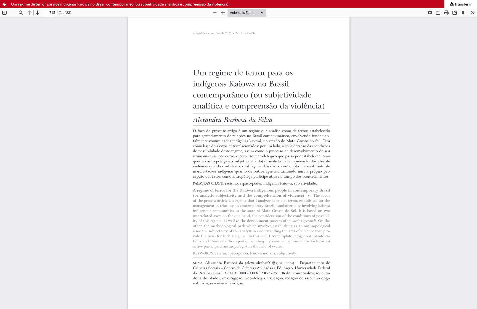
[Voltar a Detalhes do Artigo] (4, 4)
